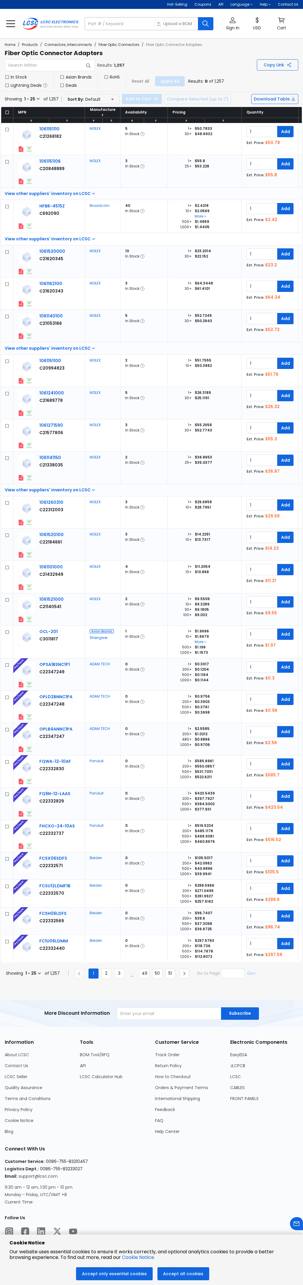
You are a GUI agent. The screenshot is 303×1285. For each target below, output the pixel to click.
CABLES (237, 1088)
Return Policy (168, 1066)
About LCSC (17, 1055)
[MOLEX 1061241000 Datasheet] (21, 413)
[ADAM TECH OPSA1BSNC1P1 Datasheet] (21, 685)
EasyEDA (238, 1055)
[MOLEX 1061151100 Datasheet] (21, 381)
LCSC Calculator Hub (101, 1077)
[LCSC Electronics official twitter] (57, 1232)
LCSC (235, 1077)
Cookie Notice (19, 1120)
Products (30, 44)
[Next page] (184, 973)
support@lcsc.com (38, 1176)
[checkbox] (7, 77)
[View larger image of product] (27, 135)
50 (157, 973)
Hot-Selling (177, 4)
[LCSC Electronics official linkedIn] (41, 1232)
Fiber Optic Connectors (119, 44)
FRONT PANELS (244, 1099)
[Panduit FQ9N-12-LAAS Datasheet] (21, 814)
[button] (149, 23)
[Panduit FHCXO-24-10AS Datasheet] (21, 846)
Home (10, 44)
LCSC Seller (16, 1077)
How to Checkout (173, 1077)
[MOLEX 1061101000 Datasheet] (21, 587)
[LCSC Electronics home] (50, 24)
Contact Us (288, 4)
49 (144, 973)
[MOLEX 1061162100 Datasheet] (21, 304)
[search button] (205, 23)
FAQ (159, 1120)
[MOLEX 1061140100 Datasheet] (21, 336)
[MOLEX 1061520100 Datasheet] (21, 555)
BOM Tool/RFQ (94, 1055)
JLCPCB (237, 1066)
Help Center (167, 1131)
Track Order (167, 1055)
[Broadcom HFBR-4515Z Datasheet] (21, 226)
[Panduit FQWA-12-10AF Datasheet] (21, 781)
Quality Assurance (23, 1088)
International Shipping (177, 1099)
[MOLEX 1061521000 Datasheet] (21, 619)
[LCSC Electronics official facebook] (25, 1232)
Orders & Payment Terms (181, 1088)
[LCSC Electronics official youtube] (73, 1232)
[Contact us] (296, 1224)
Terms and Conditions (28, 1099)
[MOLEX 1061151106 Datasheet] (21, 181)
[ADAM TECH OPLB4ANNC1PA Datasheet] (21, 749)
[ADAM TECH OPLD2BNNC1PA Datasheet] (21, 717)
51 (170, 973)
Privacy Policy (19, 1110)
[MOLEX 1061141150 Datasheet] (21, 478)
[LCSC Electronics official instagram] (9, 1232)
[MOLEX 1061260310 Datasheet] (21, 522)
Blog (9, 1131)
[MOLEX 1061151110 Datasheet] (21, 149)
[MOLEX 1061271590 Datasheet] (21, 445)
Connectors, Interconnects (68, 44)
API (220, 4)
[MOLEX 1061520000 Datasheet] (21, 271)
